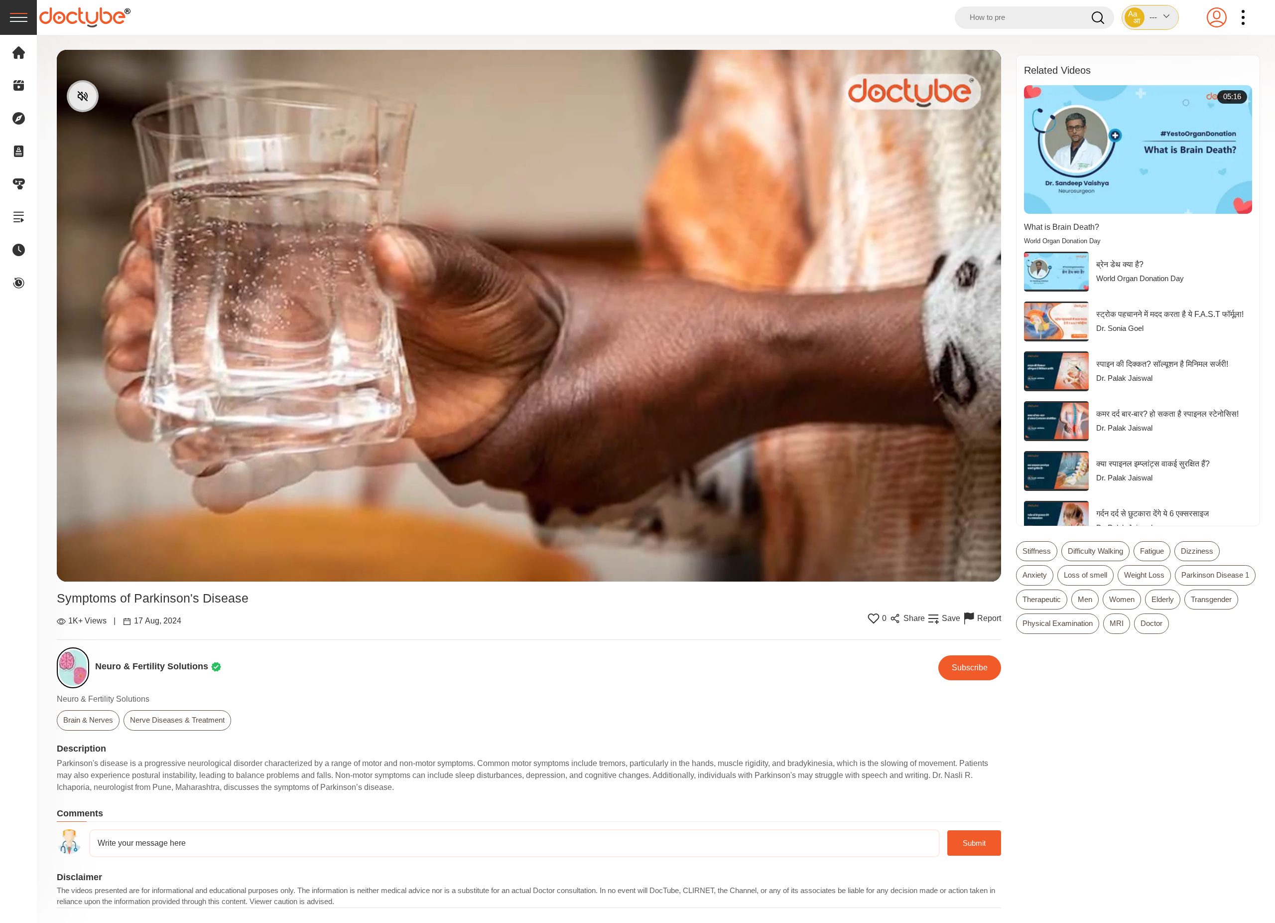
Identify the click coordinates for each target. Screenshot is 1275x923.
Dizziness (1197, 551)
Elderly (1162, 599)
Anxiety (1034, 575)
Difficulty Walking (1095, 551)
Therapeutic (1041, 599)
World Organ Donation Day (1062, 241)
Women (1122, 599)
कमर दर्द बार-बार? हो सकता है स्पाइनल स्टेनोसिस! (1167, 414)
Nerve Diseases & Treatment (177, 720)
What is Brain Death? (1061, 227)
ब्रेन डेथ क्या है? (1120, 264)
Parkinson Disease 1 (1215, 575)
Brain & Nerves (88, 720)
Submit (974, 843)
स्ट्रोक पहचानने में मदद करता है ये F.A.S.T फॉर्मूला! (1170, 314)
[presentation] (18, 17)
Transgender (1211, 599)
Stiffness (1036, 551)
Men (1085, 599)
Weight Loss (1144, 575)
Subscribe (970, 667)
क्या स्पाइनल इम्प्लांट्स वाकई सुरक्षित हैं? (1153, 464)
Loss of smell (1085, 575)
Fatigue (1152, 551)
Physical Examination (1057, 623)
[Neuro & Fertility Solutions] (76, 667)
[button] (1150, 17)
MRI (1117, 623)
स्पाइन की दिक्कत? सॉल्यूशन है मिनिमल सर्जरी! (1162, 364)
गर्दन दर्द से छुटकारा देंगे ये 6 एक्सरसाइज (1152, 513)
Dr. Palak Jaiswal (1124, 378)
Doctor (1151, 623)
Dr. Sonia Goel (1120, 328)
